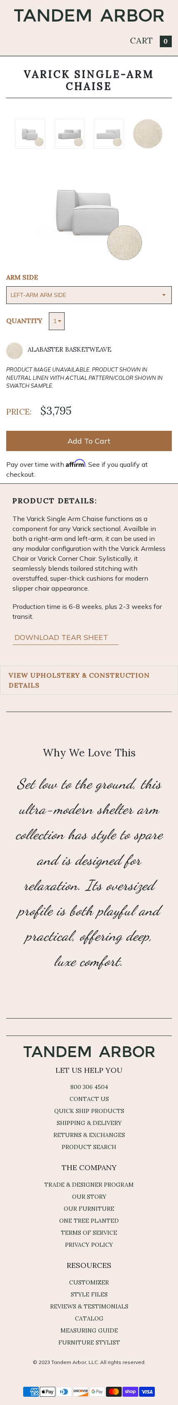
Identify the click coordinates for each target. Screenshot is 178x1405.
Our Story (89, 1196)
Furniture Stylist (89, 1342)
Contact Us (89, 1099)
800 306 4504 (89, 1087)
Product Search (89, 1147)
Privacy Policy (89, 1244)
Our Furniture (89, 1208)
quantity (24, 320)
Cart (149, 40)
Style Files (89, 1294)
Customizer (89, 1282)
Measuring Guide (89, 1330)
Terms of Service (89, 1232)
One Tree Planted (89, 1220)
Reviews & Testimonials (89, 1306)
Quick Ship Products (89, 1111)
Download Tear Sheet (62, 637)
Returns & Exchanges (89, 1135)
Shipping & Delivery (89, 1123)
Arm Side (22, 277)
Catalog (89, 1318)
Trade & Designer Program (89, 1184)
